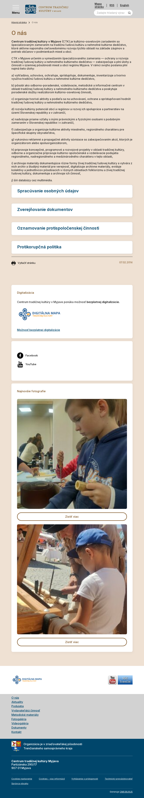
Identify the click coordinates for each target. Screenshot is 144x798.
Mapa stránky (99, 5)
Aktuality (17, 702)
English (124, 5)
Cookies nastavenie (21, 778)
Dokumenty (19, 727)
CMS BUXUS (126, 791)
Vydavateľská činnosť (25, 710)
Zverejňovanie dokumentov (45, 209)
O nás (15, 697)
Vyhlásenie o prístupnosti (84, 778)
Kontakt (16, 732)
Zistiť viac (72, 516)
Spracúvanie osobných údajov (48, 190)
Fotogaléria (18, 719)
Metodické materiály (25, 714)
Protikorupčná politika (39, 246)
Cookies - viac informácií (52, 778)
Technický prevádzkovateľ (119, 778)
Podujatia (17, 706)
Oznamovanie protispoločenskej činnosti (58, 228)
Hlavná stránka (19, 22)
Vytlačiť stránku (26, 262)
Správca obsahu (19, 783)
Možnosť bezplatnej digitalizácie (38, 330)
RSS (112, 5)
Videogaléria (19, 723)
